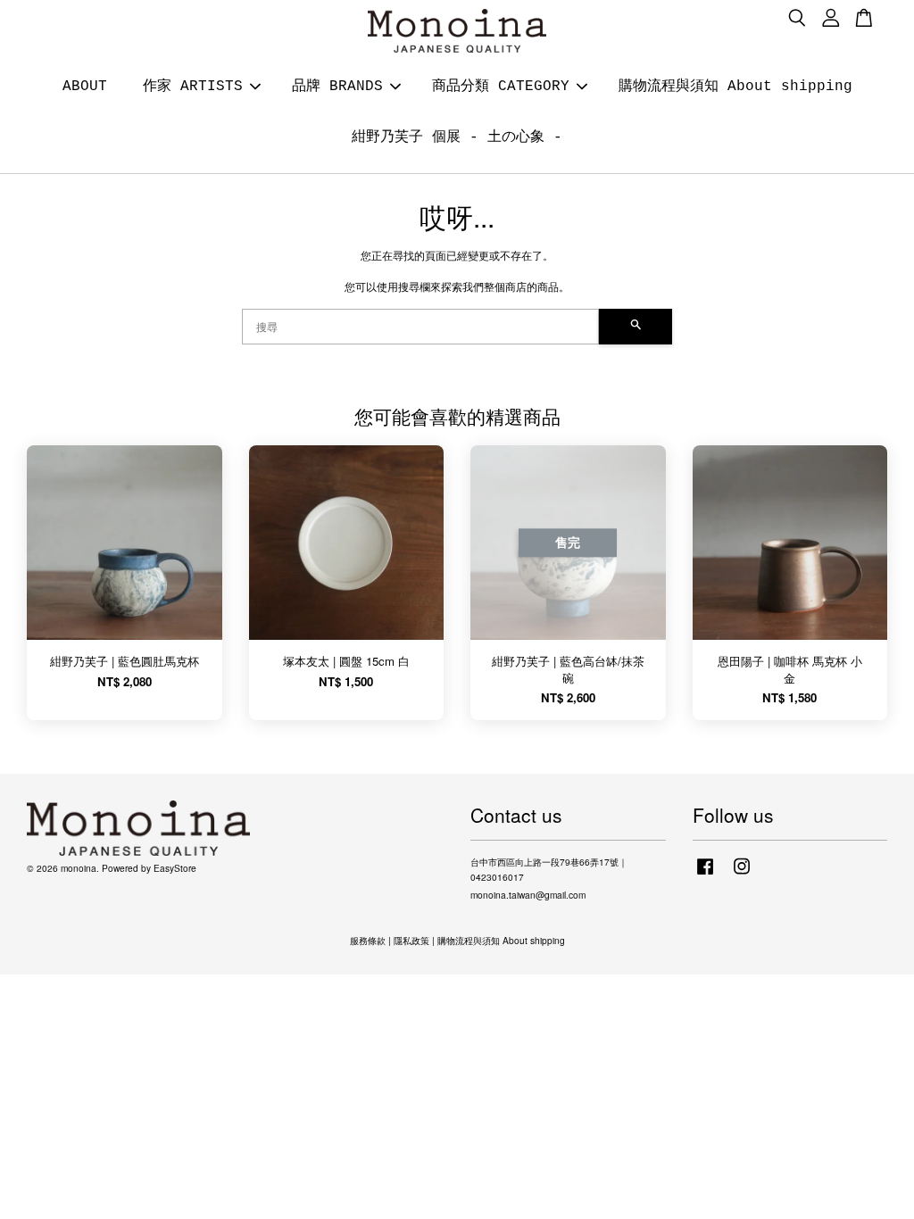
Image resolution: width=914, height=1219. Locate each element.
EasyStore (175, 868)
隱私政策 (411, 940)
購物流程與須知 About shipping (735, 87)
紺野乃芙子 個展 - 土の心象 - (457, 137)
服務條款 (368, 940)
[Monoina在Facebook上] (705, 875)
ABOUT (84, 87)
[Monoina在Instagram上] (741, 875)
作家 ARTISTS (193, 87)
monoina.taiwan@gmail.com (528, 894)
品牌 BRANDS (337, 87)
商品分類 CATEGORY (500, 87)
